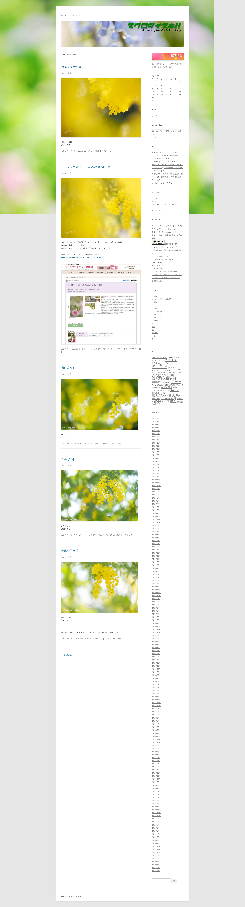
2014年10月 (156, 852)
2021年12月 (156, 590)
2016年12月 (156, 773)
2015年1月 (156, 843)
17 (157, 91)
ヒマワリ (178, 370)
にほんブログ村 (157, 137)
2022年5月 (156, 574)
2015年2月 (156, 840)
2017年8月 (156, 748)
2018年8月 (156, 712)
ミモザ (89, 151)
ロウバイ (169, 372)
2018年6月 (156, 718)
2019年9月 (156, 672)
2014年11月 (156, 849)
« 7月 (154, 100)
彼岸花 (179, 384)
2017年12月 (156, 736)
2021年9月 (156, 599)
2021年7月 (156, 605)
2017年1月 (156, 770)
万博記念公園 (163, 375)
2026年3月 (156, 434)
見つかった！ (157, 201)
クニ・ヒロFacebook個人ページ (164, 229)
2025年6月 (156, 461)
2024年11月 (156, 483)
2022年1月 (156, 587)
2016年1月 (156, 807)
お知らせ (155, 296)
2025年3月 (156, 470)
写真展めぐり (157, 317)
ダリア (169, 365)
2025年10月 (156, 449)
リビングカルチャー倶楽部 (112, 349)
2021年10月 (156, 596)
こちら (160, 67)
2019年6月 (156, 681)
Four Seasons (157, 269)
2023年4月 (156, 541)
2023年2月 (156, 547)
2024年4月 (156, 504)
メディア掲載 (157, 311)
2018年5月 (156, 721)
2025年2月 (156, 473)
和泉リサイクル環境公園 (94, 443)
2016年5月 (156, 794)
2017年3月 (156, 764)
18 (162, 91)
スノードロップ (159, 365)
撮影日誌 (155, 333)
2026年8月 (156, 418)
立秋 (153, 207)
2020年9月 (156, 635)
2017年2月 (156, 767)
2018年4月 (156, 724)
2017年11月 (156, 739)
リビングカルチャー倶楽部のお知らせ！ (87, 166)
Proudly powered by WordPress (72, 896)
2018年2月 (156, 730)
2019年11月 (156, 666)
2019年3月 (156, 690)
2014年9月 (156, 855)
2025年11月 (156, 446)
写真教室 (74, 349)
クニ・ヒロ (167, 162)
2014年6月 (156, 865)
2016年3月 (156, 800)
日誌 (153, 336)
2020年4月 (156, 651)
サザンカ (156, 363)
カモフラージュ (71, 66)
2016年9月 (156, 782)
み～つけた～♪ (157, 211)
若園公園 (156, 398)
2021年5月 (156, 611)
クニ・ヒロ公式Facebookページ (164, 232)
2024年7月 (156, 495)
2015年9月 (156, 819)
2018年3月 (156, 727)
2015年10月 (156, 816)
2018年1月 (156, 733)
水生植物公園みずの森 (161, 390)
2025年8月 (156, 455)
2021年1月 (156, 623)
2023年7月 (156, 532)
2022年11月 (156, 556)
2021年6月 (156, 608)
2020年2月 (156, 657)
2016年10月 (156, 779)
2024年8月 (156, 492)
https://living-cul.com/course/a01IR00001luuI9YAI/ (81, 257)
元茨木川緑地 (166, 382)
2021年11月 (156, 593)
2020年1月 (156, 660)
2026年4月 (156, 431)
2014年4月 (156, 871)
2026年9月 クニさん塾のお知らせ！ (166, 204)
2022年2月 (156, 583)
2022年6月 (156, 571)
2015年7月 (156, 825)
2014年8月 (156, 859)
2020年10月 (156, 632)
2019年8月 (156, 675)
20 (171, 91)
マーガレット (161, 372)
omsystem (82, 151)
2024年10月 (156, 486)
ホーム (63, 15)
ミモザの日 (68, 459)
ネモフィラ (156, 370)
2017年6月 (156, 755)
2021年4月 (156, 614)
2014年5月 (156, 868)
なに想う (155, 198)
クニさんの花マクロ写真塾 (162, 299)
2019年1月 (156, 697)
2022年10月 (156, 559)
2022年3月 (156, 580)
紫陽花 (156, 392)
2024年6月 (156, 498)
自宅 (163, 393)
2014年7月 (156, 862)
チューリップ (159, 367)
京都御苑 (156, 382)
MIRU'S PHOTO (158, 262)
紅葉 (176, 390)
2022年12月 (156, 553)
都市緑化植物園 (165, 401)
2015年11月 (156, 813)
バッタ (163, 370)
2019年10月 (156, 669)
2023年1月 (156, 550)
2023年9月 (156, 525)
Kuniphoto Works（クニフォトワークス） (167, 226)
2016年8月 (156, 785)
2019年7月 (156, 678)
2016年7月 (156, 788)
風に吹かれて (70, 367)
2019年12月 (156, 663)
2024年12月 (156, 480)
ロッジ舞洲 (177, 372)
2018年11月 (156, 703)
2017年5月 (156, 758)
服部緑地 (166, 387)
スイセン (165, 363)
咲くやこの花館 (160, 384)
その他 (154, 308)
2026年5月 (156, 428)
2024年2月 (156, 510)
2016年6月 (156, 791)
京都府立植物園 (164, 379)
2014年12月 (156, 846)
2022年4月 (156, 577)
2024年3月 (156, 507)
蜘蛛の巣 (180, 399)
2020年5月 (156, 648)
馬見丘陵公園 (157, 404)
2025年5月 (156, 464)
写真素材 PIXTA (171, 244)
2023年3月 (156, 544)
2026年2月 (156, 437)
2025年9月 (156, 452)
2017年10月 (156, 742)
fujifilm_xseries (83, 535)
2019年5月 (156, 684)
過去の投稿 (66, 655)
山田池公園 (171, 385)
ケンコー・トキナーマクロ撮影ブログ (166, 247)
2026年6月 (156, 425)
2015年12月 (156, 810)
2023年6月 (156, 535)
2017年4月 (156, 761)
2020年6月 (156, 645)
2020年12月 (156, 626)
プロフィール (75, 15)
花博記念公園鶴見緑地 (166, 395)
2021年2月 (156, 620)
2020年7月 (156, 642)
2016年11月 (156, 776)
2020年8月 (156, 638)
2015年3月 (156, 837)
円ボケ (176, 382)
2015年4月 (156, 834)
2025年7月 (156, 458)
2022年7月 (156, 568)
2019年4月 (156, 687)
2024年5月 (156, 501)
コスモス (171, 360)
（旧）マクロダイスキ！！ (162, 256)
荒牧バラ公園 (167, 398)
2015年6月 (156, 828)
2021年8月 (156, 602)
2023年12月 (156, 516)
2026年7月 (156, 421)
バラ (170, 370)
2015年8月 (156, 822)
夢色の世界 (156, 266)
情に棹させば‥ (157, 281)
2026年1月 (156, 440)
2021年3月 (156, 617)
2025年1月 (156, 477)
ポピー (154, 372)
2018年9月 (156, 709)
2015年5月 (156, 831)
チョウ (170, 367)
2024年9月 (156, 489)
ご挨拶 (154, 302)
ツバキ (174, 367)
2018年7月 (156, 715)
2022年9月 (156, 562)
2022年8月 (156, 565)
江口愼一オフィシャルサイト (162, 259)
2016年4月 (156, 797)
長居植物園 (180, 402)
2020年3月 (156, 654)
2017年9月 (156, 745)
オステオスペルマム (158, 360)
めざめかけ (156, 162)
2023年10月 (156, 522)
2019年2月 (156, 693)
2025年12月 (156, 443)
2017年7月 (156, 752)
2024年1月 (156, 513)
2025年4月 (156, 467)
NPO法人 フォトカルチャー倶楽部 (164, 272)
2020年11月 (156, 629)
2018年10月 (156, 706)
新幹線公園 (156, 388)
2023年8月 (156, 528)
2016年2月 (156, 803)
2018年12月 (156, 700)
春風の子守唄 (69, 550)
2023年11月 (156, 519)
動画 (153, 327)
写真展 (154, 314)
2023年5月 (156, 538)
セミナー (155, 305)
